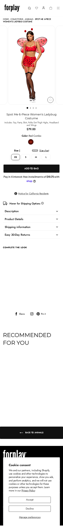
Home (6, 19)
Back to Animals (33, 432)
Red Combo (31, 142)
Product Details (14, 219)
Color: (31, 135)
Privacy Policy (28, 490)
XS (15, 157)
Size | (31, 150)
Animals (29, 19)
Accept (29, 500)
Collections (16, 19)
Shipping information (17, 227)
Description (12, 211)
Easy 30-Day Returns (17, 235)
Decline (30, 509)
